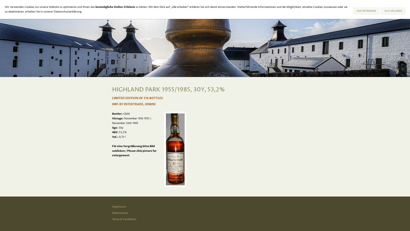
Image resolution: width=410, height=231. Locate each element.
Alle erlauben (393, 10)
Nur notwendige (366, 10)
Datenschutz (120, 213)
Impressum (119, 207)
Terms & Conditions (124, 219)
